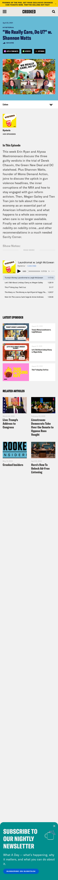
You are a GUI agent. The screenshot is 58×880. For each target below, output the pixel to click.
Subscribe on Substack (21, 871)
